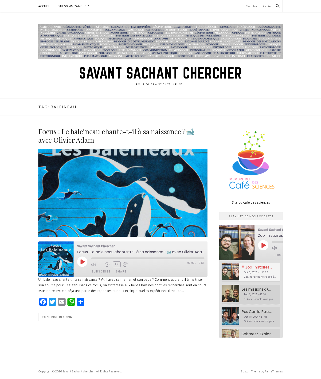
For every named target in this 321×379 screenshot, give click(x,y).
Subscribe (101, 271)
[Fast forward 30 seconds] (128, 264)
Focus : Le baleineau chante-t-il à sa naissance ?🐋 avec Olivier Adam (116, 136)
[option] (251, 273)
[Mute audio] (96, 264)
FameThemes (274, 371)
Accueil (44, 6)
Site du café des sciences (251, 202)
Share (121, 271)
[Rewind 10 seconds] (107, 264)
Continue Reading (57, 317)
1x (117, 264)
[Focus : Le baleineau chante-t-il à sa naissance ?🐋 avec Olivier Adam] (122, 192)
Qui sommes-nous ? (73, 6)
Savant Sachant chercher (160, 72)
